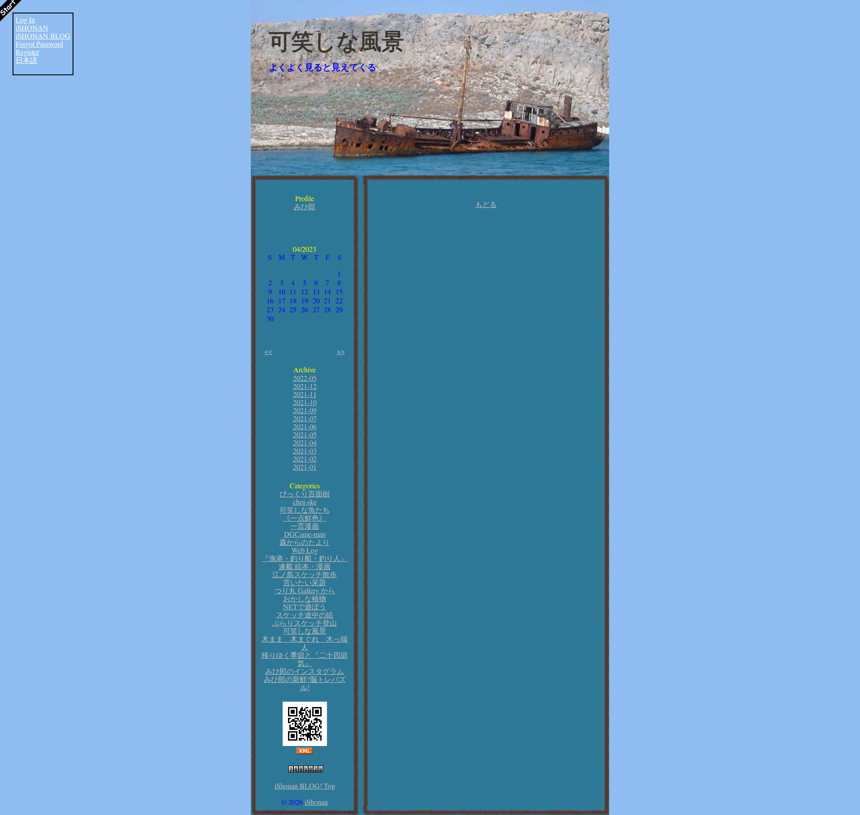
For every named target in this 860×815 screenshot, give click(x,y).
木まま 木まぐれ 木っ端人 (305, 642)
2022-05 (305, 378)
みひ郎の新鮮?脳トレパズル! (305, 683)
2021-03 (305, 450)
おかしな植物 (304, 598)
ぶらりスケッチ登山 (304, 622)
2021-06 (305, 426)
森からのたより (305, 542)
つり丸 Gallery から (305, 590)
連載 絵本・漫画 (305, 566)
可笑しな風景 (336, 41)
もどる (486, 204)
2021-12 (305, 386)
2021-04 (305, 442)
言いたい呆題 (304, 582)
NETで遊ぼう (304, 606)
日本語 (26, 60)
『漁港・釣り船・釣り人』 (305, 558)
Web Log (305, 550)
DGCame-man (305, 534)
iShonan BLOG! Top (305, 785)
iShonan (316, 801)
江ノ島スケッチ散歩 (304, 574)
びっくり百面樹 (305, 493)
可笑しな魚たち (305, 509)
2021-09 (305, 410)
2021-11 (305, 394)
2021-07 (305, 418)
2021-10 (305, 402)
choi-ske (305, 501)
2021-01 (305, 466)
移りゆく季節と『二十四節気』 (305, 659)
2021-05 (305, 434)
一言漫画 (304, 525)
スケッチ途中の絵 (304, 614)
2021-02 (305, 458)
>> (341, 351)
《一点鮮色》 (304, 517)
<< (268, 351)
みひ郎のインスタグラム (304, 671)
